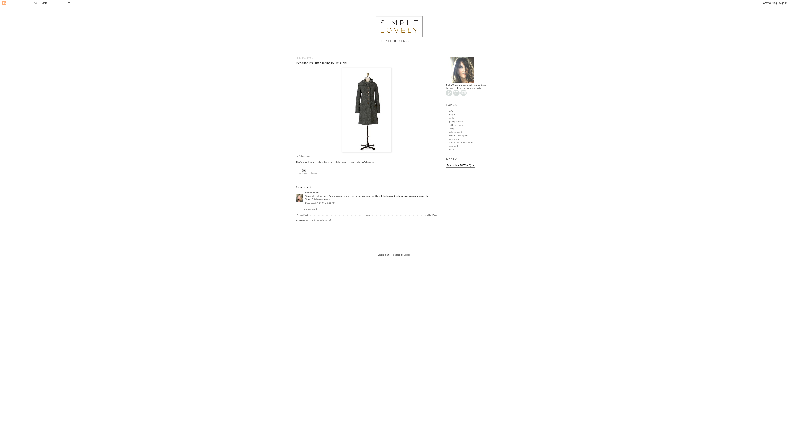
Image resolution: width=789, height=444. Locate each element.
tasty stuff (453, 146)
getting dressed (310, 173)
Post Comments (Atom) (320, 220)
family (451, 118)
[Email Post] (303, 170)
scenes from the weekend (461, 142)
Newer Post (302, 215)
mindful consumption (458, 135)
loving (451, 128)
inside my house (456, 125)
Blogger (407, 255)
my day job (454, 139)
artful (451, 111)
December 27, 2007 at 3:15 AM (320, 203)
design (452, 114)
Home (367, 215)
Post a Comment (309, 209)
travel (451, 149)
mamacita (310, 192)
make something (456, 132)
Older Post (432, 215)
